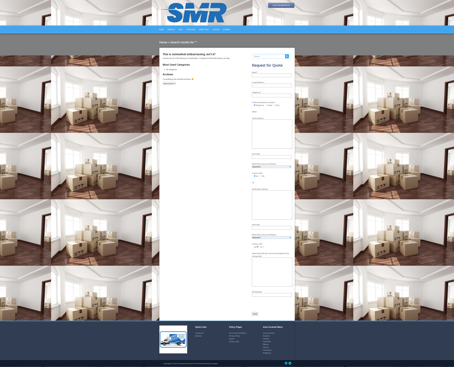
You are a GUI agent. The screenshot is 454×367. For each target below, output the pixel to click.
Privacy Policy (234, 336)
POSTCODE (191, 29)
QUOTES (216, 29)
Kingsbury (267, 353)
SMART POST (204, 29)
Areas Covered (268, 333)
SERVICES (171, 29)
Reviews (198, 336)
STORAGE (226, 29)
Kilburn (266, 344)
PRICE (181, 29)
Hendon (266, 338)
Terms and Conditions (238, 333)
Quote (231, 338)
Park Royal (267, 350)
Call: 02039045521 (281, 5)
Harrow (266, 347)
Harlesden (267, 341)
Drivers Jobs (234, 341)
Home (163, 42)
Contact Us (199, 333)
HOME (161, 29)
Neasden (266, 336)
